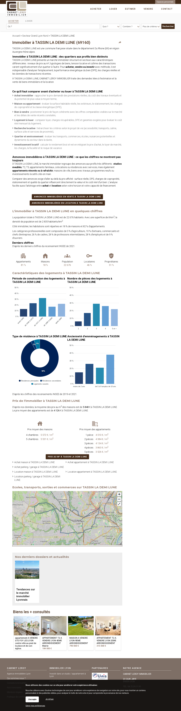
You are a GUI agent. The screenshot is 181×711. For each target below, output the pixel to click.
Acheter (13, 21)
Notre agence (132, 668)
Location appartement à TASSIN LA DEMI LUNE (92, 471)
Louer (28, 21)
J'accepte (32, 699)
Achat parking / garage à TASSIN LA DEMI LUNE (39, 467)
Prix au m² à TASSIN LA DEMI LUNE (67, 457)
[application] (39, 307)
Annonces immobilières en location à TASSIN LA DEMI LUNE (67, 203)
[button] (29, 381)
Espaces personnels (165, 2)
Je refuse (49, 699)
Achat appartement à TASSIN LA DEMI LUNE (91, 462)
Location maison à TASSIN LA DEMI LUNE (36, 471)
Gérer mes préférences (35, 706)
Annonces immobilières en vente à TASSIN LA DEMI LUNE (67, 197)
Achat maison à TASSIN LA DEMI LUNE (34, 462)
